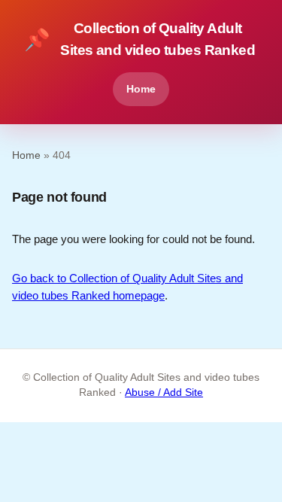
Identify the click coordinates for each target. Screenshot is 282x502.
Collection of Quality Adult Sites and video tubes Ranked (139, 39)
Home (141, 89)
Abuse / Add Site (164, 392)
